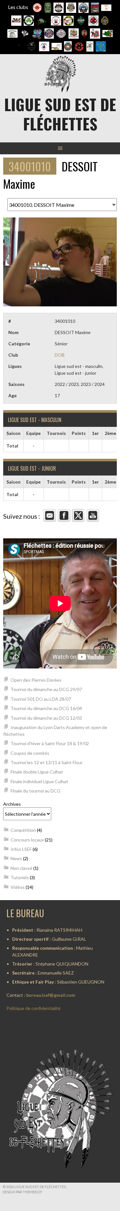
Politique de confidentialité (33, 1008)
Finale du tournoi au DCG (35, 790)
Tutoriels (20, 877)
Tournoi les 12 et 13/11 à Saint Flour (47, 762)
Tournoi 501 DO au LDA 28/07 (41, 699)
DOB (60, 355)
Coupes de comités (30, 753)
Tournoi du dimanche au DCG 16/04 (46, 708)
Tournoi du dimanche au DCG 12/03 (46, 718)
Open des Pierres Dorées (36, 680)
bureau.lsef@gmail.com (50, 995)
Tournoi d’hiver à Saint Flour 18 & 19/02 (50, 743)
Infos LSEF (21, 849)
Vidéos (18, 887)
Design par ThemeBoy (22, 1192)
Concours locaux (27, 839)
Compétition (23, 830)
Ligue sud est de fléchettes (60, 114)
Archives (12, 804)
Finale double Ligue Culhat (37, 771)
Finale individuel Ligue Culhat (39, 781)
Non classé (21, 868)
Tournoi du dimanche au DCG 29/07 (46, 689)
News (16, 858)
